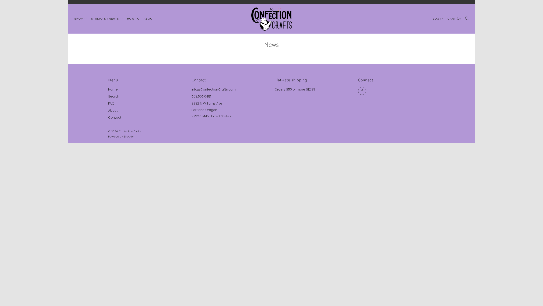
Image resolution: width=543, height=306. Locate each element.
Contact (114, 117)
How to (133, 18)
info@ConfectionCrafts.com (214, 89)
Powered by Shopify (121, 136)
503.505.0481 (201, 96)
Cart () (454, 18)
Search (113, 96)
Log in (438, 18)
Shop (78, 18)
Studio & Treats (105, 18)
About (149, 18)
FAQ (111, 103)
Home (113, 89)
